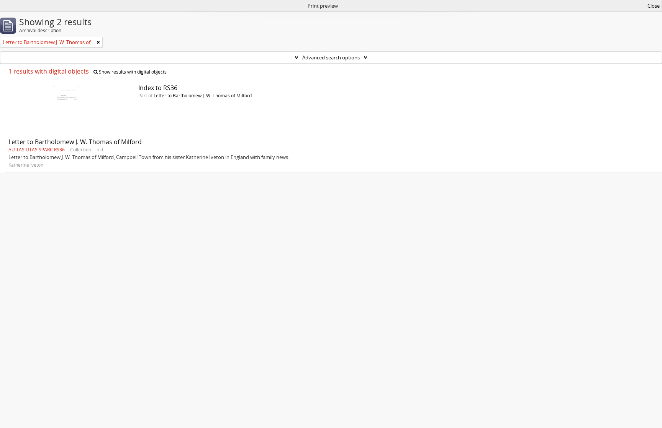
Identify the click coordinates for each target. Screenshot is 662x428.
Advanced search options (331, 57)
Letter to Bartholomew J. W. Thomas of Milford (203, 95)
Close (653, 5)
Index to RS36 (157, 88)
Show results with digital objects (132, 72)
